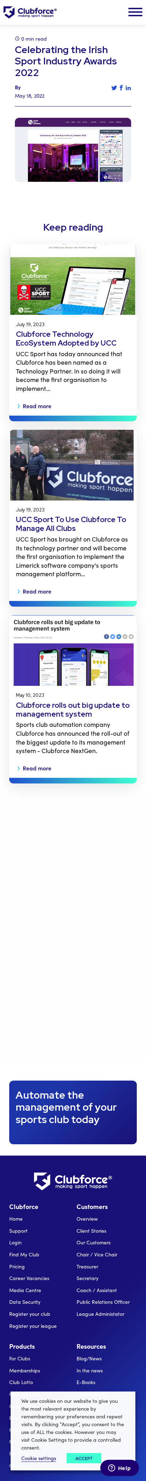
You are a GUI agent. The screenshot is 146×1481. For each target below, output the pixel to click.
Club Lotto (21, 1382)
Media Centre (25, 1290)
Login (15, 1242)
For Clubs (19, 1358)
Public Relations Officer (103, 1301)
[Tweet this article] (114, 88)
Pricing (17, 1266)
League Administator (100, 1314)
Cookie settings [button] (38, 1458)
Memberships (24, 1370)
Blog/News (89, 1358)
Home (16, 1218)
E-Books (86, 1382)
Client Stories (91, 1230)
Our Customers (94, 1242)
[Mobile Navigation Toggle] (135, 12)
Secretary (88, 1278)
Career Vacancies (29, 1278)
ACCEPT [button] (83, 1458)
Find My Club (24, 1254)
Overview (87, 1218)
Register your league (33, 1326)
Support (18, 1230)
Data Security (24, 1301)
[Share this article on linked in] (128, 88)
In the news (90, 1370)
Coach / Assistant (97, 1290)
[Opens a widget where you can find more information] (119, 1468)
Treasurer (87, 1266)
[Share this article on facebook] (121, 88)
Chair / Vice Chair (97, 1254)
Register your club (29, 1314)
